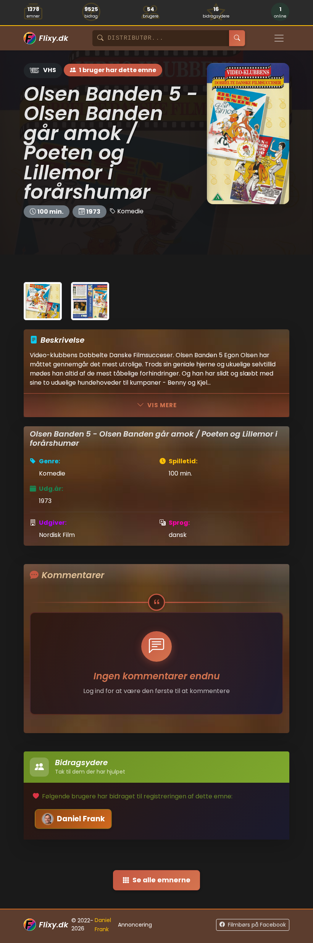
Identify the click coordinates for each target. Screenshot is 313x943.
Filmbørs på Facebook (257, 924)
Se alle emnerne (161, 880)
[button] (280, 12)
